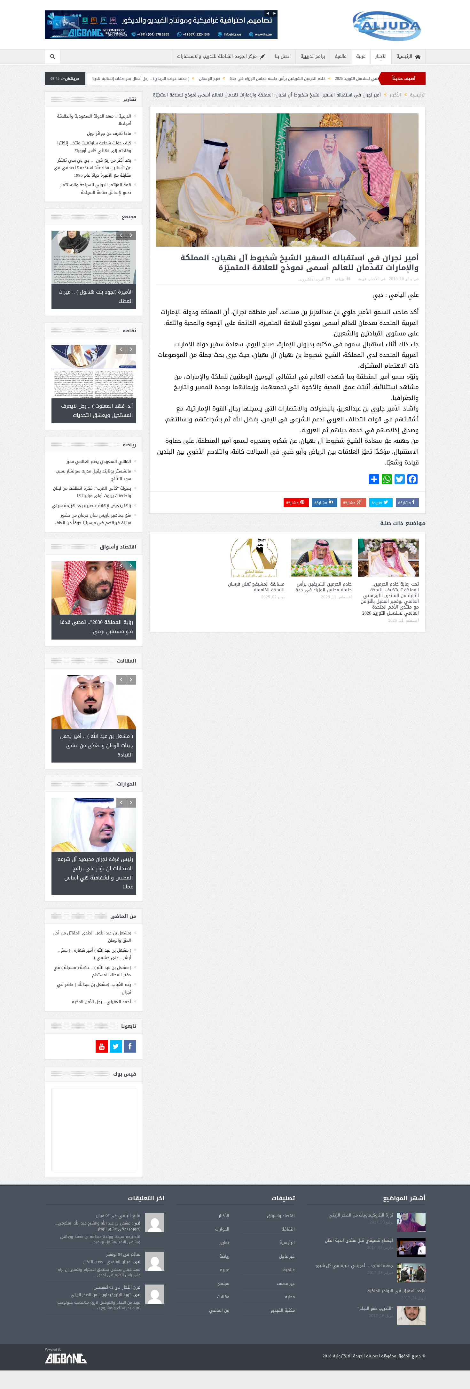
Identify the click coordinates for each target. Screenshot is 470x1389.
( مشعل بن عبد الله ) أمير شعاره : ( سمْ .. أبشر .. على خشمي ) (94, 954)
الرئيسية (404, 56)
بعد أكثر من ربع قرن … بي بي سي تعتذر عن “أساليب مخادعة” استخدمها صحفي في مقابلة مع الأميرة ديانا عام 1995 (92, 167)
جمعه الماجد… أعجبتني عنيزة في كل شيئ (354, 1266)
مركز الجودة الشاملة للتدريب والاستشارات (217, 56)
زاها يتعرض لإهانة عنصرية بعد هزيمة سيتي (91, 506)
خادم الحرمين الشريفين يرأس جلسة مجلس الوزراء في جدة (344, 78)
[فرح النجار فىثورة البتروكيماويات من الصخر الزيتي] (154, 1295)
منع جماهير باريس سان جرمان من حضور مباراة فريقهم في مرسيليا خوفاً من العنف (93, 518)
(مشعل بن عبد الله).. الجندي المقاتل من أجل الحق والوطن (92, 936)
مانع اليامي (129, 1215)
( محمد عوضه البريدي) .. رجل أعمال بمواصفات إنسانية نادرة (207, 78)
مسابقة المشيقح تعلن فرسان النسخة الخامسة (256, 587)
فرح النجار (131, 1287)
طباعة (340, 279)
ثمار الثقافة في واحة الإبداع (126, 78)
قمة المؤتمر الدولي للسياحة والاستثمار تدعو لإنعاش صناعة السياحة (95, 188)
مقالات (223, 1297)
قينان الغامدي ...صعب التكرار (106, 1261)
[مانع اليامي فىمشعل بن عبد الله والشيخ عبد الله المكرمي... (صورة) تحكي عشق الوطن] (154, 1223)
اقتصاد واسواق (281, 1216)
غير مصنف (286, 1283)
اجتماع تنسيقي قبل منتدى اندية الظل (359, 1240)
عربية (360, 56)
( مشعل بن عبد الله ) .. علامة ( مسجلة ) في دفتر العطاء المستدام (92, 971)
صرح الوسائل (276, 78)
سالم (135, 1254)
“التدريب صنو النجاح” (375, 1308)
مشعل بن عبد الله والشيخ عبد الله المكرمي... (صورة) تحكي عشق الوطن (97, 1226)
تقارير (224, 1243)
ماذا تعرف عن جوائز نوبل (109, 133)
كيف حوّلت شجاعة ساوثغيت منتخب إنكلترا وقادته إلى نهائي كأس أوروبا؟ (94, 146)
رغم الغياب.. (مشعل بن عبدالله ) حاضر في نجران (94, 988)
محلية (290, 1297)
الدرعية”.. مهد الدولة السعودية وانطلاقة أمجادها (94, 119)
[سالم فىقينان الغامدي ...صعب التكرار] (154, 1262)
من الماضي (219, 1310)
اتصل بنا (283, 56)
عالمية (340, 56)
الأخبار (381, 56)
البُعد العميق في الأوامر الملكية (396, 1291)
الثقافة (288, 1229)
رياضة (224, 1256)
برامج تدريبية (313, 56)
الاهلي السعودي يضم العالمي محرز (99, 461)
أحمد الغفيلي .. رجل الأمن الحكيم (101, 1002)
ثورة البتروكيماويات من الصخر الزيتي (361, 1215)
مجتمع (223, 1283)
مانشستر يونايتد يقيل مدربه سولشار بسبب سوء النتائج (93, 474)
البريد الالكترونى (311, 279)
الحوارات (222, 1229)
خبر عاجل (287, 1256)
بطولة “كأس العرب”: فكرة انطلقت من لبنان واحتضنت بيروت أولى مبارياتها (92, 492)
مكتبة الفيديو (282, 1310)
